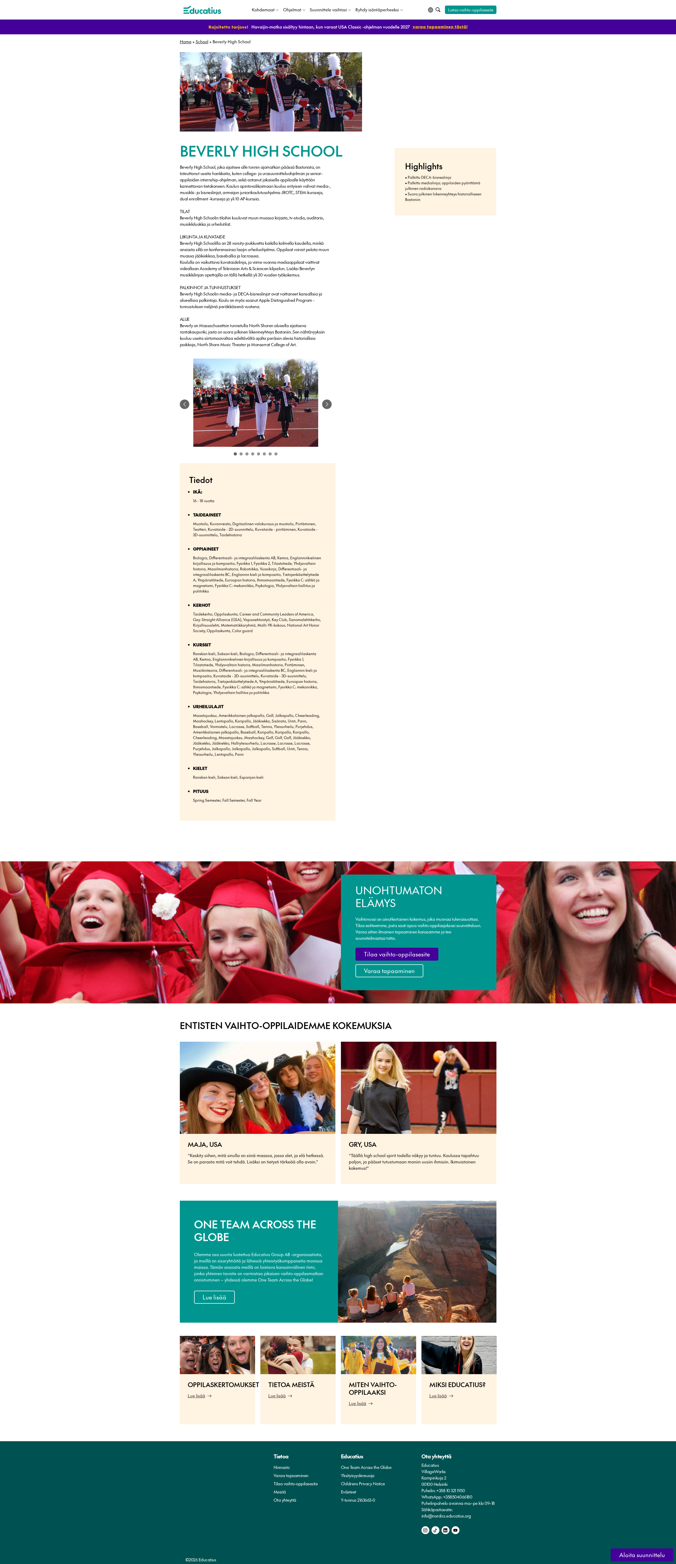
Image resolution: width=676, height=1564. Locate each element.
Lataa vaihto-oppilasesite (470, 9)
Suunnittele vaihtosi (328, 9)
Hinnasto (282, 1467)
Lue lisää (214, 1297)
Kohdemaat (263, 9)
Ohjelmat (292, 9)
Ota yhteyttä (285, 1500)
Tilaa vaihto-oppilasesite (397, 954)
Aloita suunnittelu (642, 1555)
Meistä (280, 1492)
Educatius (352, 1456)
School (202, 41)
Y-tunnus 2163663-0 (358, 1500)
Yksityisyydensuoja (357, 1475)
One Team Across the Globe (366, 1467)
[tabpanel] (256, 404)
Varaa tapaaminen (389, 971)
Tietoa (281, 1456)
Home (185, 41)
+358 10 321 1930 (450, 1490)
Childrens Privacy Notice (363, 1483)
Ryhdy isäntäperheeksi (377, 9)
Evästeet (348, 1492)
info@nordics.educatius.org (446, 1516)
